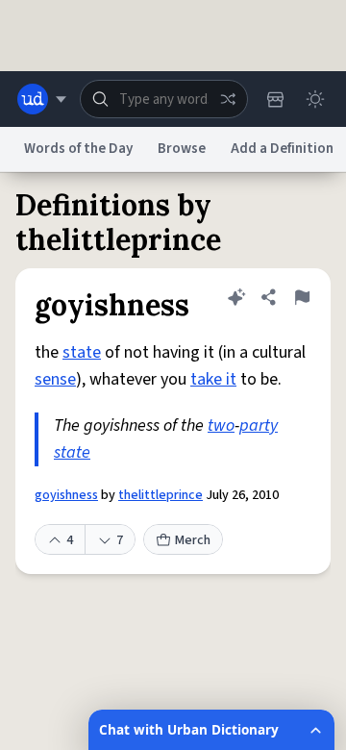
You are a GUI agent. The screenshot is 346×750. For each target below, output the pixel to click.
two (221, 425)
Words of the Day (78, 148)
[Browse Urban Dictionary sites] (42, 99)
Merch (192, 540)
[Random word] (227, 99)
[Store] (275, 99)
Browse (182, 148)
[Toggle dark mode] (315, 99)
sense (55, 379)
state (81, 352)
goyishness (66, 495)
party (258, 425)
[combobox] (164, 99)
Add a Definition (282, 148)
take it (213, 379)
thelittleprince (160, 495)
